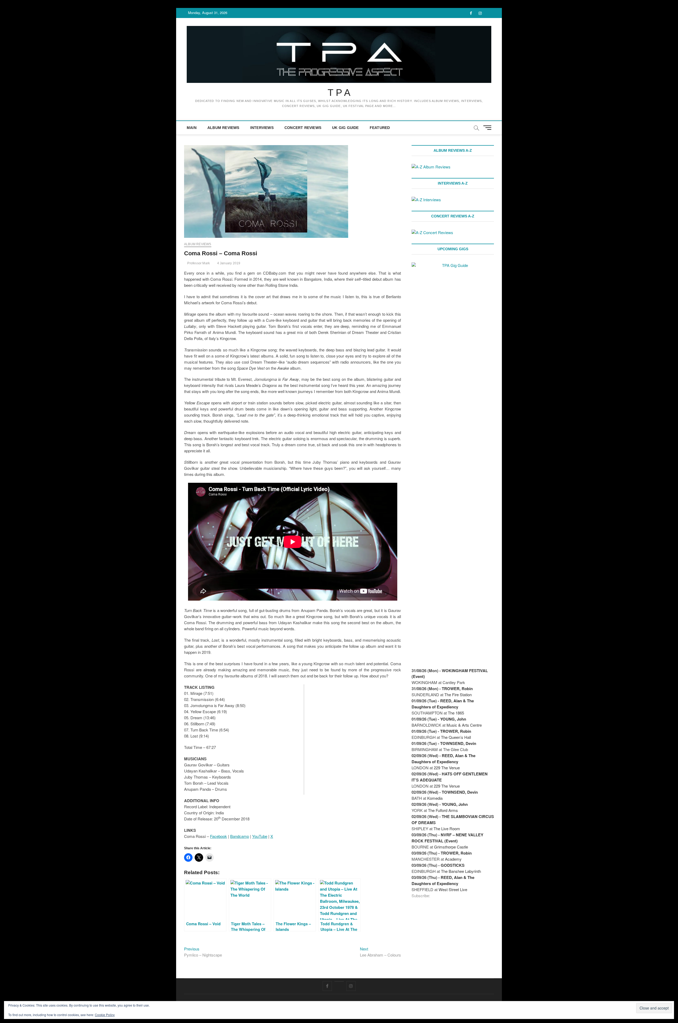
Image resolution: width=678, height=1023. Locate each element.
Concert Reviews (302, 128)
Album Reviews (223, 128)
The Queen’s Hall (456, 737)
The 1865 (456, 713)
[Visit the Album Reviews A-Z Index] (431, 166)
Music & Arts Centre (464, 725)
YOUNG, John (453, 719)
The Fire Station (458, 694)
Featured (380, 128)
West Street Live (453, 889)
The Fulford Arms (443, 810)
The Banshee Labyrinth (461, 871)
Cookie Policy (105, 1014)
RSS (433, 896)
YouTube (259, 836)
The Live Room (447, 828)
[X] (339, 981)
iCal (439, 896)
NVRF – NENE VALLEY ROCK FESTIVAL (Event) (447, 838)
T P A (339, 92)
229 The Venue (447, 767)
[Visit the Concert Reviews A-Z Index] (432, 232)
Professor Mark (198, 263)
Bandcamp (239, 836)
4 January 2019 (228, 263)
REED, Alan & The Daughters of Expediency (443, 704)
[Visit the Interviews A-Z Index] (426, 199)
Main (192, 128)
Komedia (435, 798)
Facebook (218, 836)
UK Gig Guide (345, 128)
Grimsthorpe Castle (451, 847)
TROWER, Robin (457, 688)
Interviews (262, 128)
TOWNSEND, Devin (458, 743)
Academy (453, 859)
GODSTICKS (453, 865)
